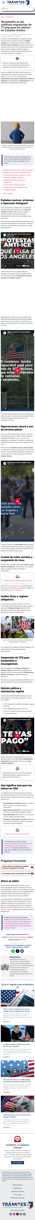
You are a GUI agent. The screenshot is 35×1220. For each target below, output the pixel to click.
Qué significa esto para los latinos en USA (15, 187)
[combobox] (17, 8)
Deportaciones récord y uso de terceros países (16, 172)
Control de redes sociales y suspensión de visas (17, 175)
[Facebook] (10, 1214)
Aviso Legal (17, 1194)
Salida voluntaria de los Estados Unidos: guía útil (18, 580)
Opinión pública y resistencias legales (14, 185)
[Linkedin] (24, 1214)
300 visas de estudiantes (12, 586)
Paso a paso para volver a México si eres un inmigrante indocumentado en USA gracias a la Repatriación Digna (17, 926)
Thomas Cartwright (20, 438)
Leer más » (6, 1021)
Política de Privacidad (17, 1198)
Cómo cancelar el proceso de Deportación (17, 834)
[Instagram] (14, 1214)
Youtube (23, 940)
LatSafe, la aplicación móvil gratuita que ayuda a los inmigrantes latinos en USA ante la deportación (18, 846)
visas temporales (17, 590)
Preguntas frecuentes (9, 190)
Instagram (23, 937)
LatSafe (27, 903)
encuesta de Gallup (11, 76)
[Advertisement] (17, 102)
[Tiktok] (17, 1214)
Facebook (10, 937)
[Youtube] (21, 1214)
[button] (13, 951)
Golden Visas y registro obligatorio (13, 177)
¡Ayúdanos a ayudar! (17, 1191)
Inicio (2, 17)
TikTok (16, 937)
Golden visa (26, 604)
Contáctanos (17, 1188)
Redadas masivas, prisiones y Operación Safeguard (18, 170)
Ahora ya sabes (7, 193)
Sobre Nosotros (17, 1185)
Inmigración (9, 17)
